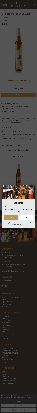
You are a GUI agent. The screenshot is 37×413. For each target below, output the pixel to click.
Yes (11, 217)
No (26, 217)
